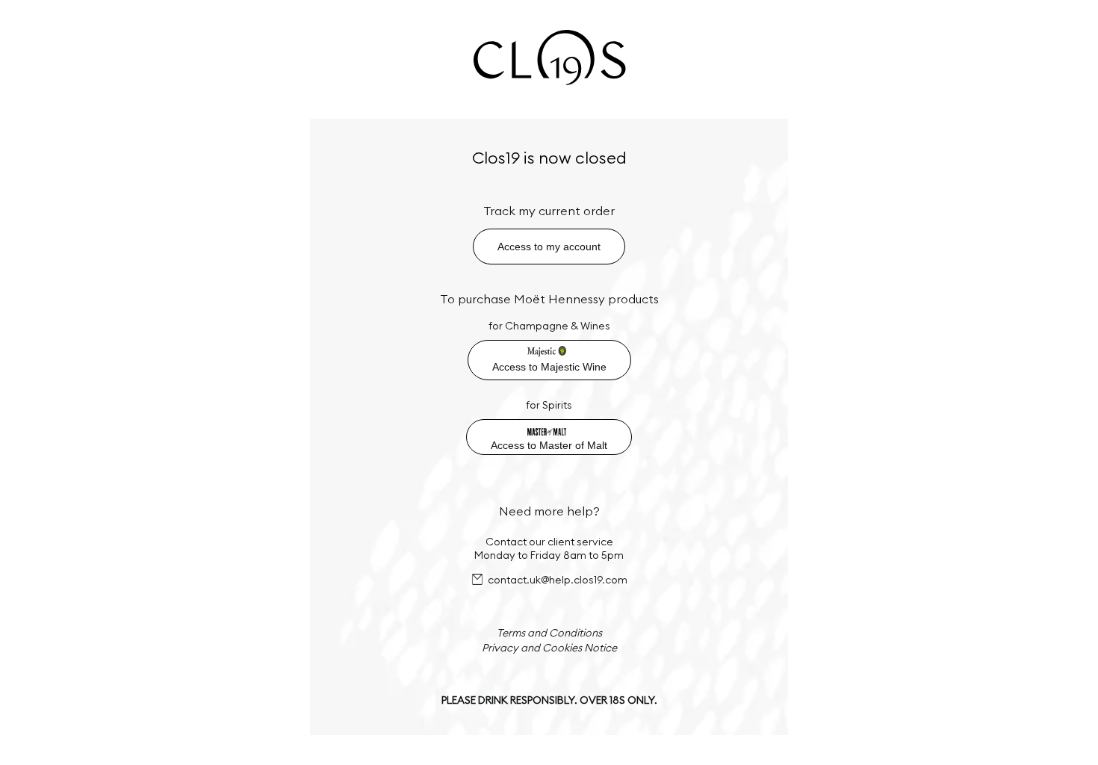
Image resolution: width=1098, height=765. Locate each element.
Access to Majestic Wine (549, 367)
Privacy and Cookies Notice (549, 647)
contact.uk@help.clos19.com (557, 579)
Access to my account (549, 247)
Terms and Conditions (549, 632)
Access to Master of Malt (549, 445)
